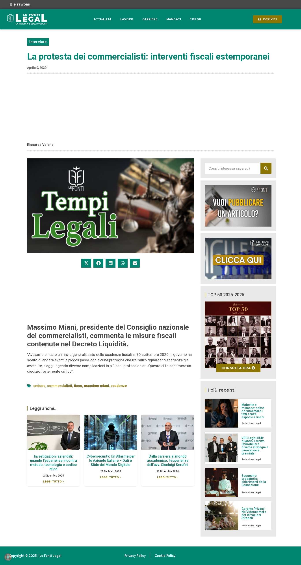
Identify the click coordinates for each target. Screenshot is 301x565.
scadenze (119, 386)
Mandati (173, 19)
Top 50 (195, 19)
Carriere (150, 19)
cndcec (39, 386)
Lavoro (127, 19)
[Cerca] (265, 168)
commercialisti (59, 386)
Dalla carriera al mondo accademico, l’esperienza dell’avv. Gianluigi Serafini (167, 460)
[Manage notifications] (7, 557)
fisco (78, 386)
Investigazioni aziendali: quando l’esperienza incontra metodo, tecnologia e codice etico (53, 462)
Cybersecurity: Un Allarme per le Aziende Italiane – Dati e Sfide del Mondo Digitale (111, 460)
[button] (86, 263)
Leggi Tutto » (53, 481)
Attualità (102, 19)
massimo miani (96, 386)
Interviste (38, 42)
